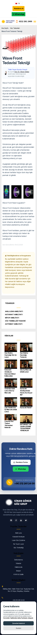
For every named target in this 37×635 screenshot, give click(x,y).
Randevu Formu (22, 462)
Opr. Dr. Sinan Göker (21, 72)
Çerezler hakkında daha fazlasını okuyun (18, 618)
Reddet (18, 628)
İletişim (18, 571)
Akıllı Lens (18, 533)
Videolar (18, 563)
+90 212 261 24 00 (24, 483)
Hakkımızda (18, 567)
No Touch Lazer (18, 544)
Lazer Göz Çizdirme (18, 540)
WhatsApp (22, 469)
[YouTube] (21, 520)
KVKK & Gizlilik (18, 574)
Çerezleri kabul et (18, 623)
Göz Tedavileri (15, 28)
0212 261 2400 (25, 21)
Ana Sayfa (4, 28)
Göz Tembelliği (18, 548)
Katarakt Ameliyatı (18, 537)
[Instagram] (11, 520)
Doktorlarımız (18, 560)
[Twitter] (26, 520)
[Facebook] (16, 520)
